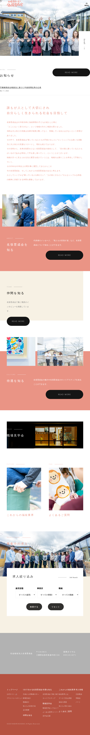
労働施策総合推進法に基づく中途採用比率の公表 (20, 87)
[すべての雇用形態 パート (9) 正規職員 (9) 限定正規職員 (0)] (23, 595)
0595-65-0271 (69, 655)
